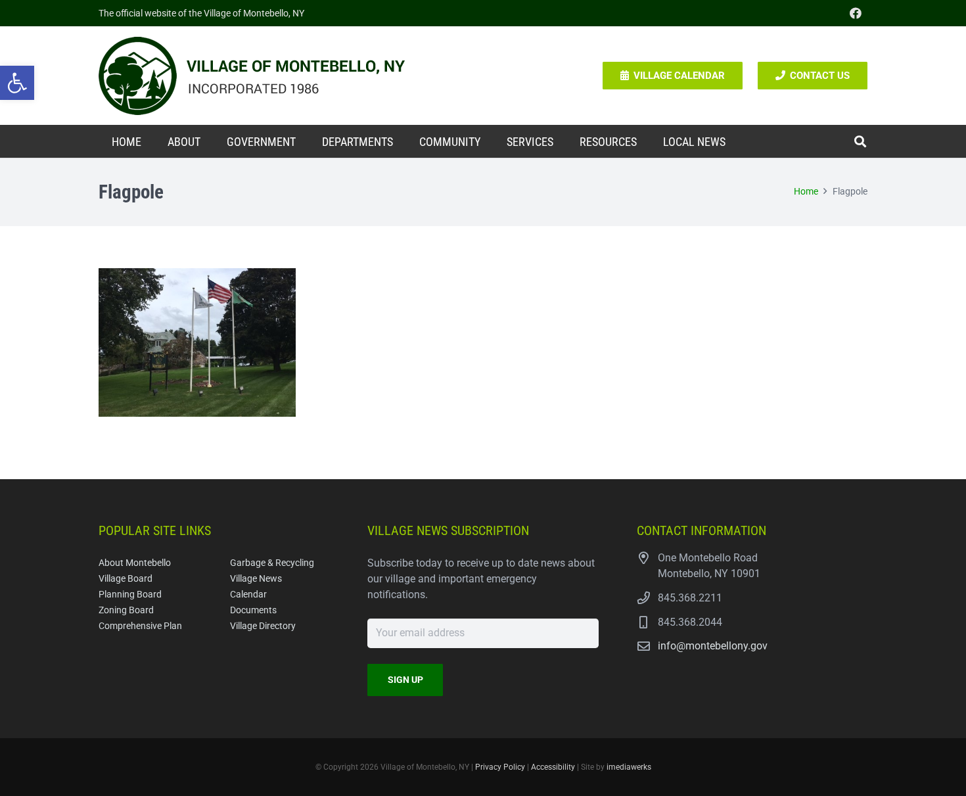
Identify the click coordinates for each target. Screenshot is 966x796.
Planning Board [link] (130, 594)
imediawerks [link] (629, 767)
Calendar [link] (248, 594)
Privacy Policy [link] (500, 767)
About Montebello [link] (135, 563)
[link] (17, 83)
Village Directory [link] (263, 626)
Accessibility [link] (553, 767)
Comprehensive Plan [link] (140, 626)
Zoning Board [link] (126, 610)
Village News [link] (256, 578)
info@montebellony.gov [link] (713, 646)
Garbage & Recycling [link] (272, 563)
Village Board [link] (125, 578)
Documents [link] (253, 610)
